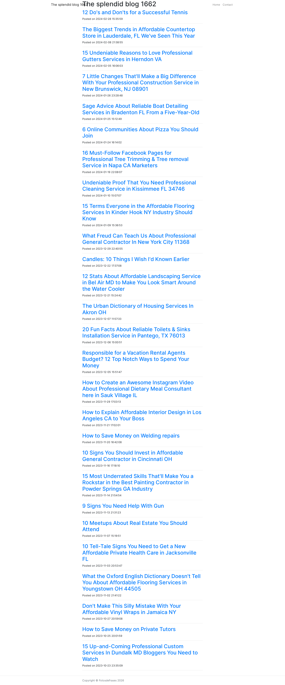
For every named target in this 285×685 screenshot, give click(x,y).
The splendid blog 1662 (69, 5)
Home (216, 4)
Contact (228, 4)
